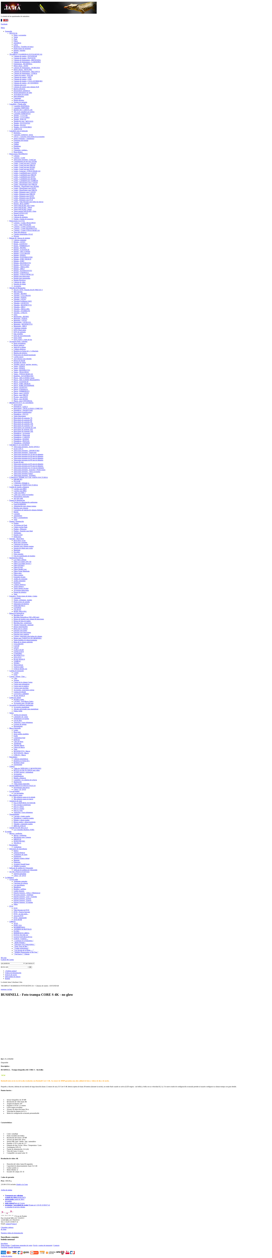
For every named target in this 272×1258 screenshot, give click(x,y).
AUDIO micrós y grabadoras (23, 772)
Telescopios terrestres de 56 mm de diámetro (28, 454)
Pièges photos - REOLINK (23, 70)
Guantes (16, 142)
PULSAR (17, 481)
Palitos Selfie (18, 711)
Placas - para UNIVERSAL (23, 401)
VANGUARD (18, 667)
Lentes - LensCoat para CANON (25, 163)
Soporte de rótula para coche (23, 548)
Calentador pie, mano (21, 717)
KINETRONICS (19, 606)
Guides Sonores (19, 891)
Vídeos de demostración (13, 973)
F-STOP (16, 646)
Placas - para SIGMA (21, 399)
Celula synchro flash (20, 527)
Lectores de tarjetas (20, 724)
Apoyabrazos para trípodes (23, 359)
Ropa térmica (18, 152)
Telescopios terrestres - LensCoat (25, 159)
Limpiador (17, 598)
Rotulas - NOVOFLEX (22, 265)
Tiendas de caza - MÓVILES (23, 121)
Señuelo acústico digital (21, 858)
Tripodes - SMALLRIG (22, 309)
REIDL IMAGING (20, 611)
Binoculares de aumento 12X (23, 426)
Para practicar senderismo (22, 805)
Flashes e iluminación (16, 521)
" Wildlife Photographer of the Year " (26, 952)
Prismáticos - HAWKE (21, 439)
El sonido (8, 831)
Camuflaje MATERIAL (22, 106)
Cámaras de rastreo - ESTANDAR (25, 56)
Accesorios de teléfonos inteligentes (21, 705)
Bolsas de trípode (19, 361)
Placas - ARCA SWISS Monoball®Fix (27, 380)
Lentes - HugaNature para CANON (26, 182)
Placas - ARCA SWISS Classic (24, 378)
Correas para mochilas (21, 688)
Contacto (56, 1245)
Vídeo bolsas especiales (21, 784)
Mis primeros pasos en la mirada (24, 797)
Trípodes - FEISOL (20, 297)
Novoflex (17, 552)
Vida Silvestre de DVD (21, 910)
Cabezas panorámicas (21, 759)
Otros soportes (18, 554)
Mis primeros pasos (15, 795)
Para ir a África (19, 807)
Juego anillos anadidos (21, 734)
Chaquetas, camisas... (21, 150)
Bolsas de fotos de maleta (22, 621)
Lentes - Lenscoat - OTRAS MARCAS (27, 171)
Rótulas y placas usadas (21, 820)
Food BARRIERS (20, 504)
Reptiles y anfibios (20, 889)
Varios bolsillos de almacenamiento (25, 640)
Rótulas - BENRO (20, 248)
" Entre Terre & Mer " (21, 946)
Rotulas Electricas (20, 280)
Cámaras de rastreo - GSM (22, 79)
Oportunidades (14, 814)
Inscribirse (4, 1243)
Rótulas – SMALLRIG (21, 267)
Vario (15, 519)
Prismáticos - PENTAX (21, 441)
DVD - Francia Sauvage (22, 912)
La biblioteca (9, 877)
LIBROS (12, 921)
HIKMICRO (18, 479)
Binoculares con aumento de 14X (25, 428)
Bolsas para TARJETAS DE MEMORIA (28, 638)
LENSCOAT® (19, 652)
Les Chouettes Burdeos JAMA (24, 830)
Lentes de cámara (15, 697)
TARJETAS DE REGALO (18, 828)
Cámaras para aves (20, 85)
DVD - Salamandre (20, 918)
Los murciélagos (19, 885)
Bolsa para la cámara (21, 629)
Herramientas (18, 726)
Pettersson (17, 862)
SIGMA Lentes (19, 699)
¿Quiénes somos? (11, 971)
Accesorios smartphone (21, 707)
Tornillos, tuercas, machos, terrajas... (26, 364)
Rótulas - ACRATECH (21, 249)
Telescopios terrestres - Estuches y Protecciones (29, 470)
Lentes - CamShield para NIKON (25, 175)
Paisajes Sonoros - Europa (22, 898)
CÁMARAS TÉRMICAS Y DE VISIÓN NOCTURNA (28, 477)
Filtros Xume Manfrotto (22, 571)
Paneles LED (18, 535)
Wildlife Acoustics (20, 866)
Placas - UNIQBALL (21, 389)
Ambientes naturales (20, 881)
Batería (16, 512)
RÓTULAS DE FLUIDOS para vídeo (27, 770)
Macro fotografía (15, 728)
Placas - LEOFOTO (20, 387)
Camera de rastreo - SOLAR (23, 75)
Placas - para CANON (21, 393)
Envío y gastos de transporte (42, 1245)
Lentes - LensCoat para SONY (24, 169)
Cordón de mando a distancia (19, 487)
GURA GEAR (19, 650)
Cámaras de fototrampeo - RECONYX (27, 71)
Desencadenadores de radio (23, 92)
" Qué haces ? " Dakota (21, 954)
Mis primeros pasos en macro (23, 799)
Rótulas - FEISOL (20, 255)
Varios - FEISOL (19, 366)
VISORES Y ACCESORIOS (19, 445)
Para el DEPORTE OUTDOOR (24, 803)
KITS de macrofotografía (22, 336)
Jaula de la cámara (20, 347)
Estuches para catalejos (21, 634)
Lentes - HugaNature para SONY (25, 188)
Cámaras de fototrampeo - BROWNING (27, 60)
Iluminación (18, 782)
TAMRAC (17, 661)
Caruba (16, 673)
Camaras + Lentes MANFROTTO (25, 228)
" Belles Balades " (20, 943)
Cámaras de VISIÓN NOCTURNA (26, 485)
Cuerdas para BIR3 (20, 489)
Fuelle (16, 736)
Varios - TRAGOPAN (21, 372)
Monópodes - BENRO (21, 316)
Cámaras (16, 156)
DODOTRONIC (19, 841)
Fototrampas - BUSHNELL (23, 64)
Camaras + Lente (19, 158)
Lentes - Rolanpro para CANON (25, 192)
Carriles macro (18, 357)
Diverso (16, 236)
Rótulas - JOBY (19, 261)
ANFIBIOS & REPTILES (23, 929)
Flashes (16, 523)
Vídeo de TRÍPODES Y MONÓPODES (27, 768)
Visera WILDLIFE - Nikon (23, 207)
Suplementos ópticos (16, 558)
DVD (11, 906)
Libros (16, 45)
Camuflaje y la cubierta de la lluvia (25, 780)
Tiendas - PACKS (20, 125)
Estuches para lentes (20, 630)
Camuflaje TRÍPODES (21, 108)
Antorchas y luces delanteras (23, 722)
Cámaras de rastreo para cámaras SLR (26, 87)
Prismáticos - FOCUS (21, 414)
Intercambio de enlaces (12, 977)
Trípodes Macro (19, 745)
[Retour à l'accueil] (49, 13)
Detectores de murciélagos (18, 849)
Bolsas (16, 52)
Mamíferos (17, 887)
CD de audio (13, 879)
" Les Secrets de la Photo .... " (24, 950)
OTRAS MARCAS (20, 669)
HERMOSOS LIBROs (21, 933)
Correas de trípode (20, 692)
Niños (16, 904)
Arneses (16, 680)
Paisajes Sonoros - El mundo (23, 902)
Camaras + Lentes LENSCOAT (24, 226)
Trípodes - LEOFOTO (21, 303)
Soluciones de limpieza (21, 604)
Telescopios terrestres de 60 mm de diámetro (28, 456)
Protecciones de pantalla (22, 602)
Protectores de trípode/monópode (25, 355)
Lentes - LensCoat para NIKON (24, 165)
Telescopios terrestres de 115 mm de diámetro (29, 468)
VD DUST (17, 609)
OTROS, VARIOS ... (21, 939)
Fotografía (8, 31)
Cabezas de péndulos (21, 217)
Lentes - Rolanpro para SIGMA (24, 198)
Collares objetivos (20, 349)
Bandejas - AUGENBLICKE (23, 376)
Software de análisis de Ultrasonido (21, 868)
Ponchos (16, 148)
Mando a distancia (20, 778)
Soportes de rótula (20, 284)
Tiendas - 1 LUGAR (21, 115)
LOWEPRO (18, 653)
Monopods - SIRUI (20, 326)
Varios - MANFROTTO (22, 370)
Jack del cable (18, 498)
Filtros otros (18, 573)
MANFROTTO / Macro (22, 751)
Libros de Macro (19, 747)
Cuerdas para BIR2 (20, 491)
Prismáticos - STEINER (22, 443)
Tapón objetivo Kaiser (21, 588)
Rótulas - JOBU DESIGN (22, 259)
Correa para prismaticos (21, 684)
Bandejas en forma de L (22, 761)
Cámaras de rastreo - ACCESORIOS (26, 83)
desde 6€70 (15, 1196)
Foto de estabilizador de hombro (24, 556)
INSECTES (18, 925)
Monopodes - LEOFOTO (22, 322)
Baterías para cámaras (21, 508)
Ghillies (16, 144)
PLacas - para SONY (21, 397)
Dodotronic (17, 856)
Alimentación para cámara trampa (25, 506)
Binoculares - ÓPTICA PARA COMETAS (28, 408)
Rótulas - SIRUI (19, 269)
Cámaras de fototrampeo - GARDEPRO (27, 62)
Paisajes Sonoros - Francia (22, 900)
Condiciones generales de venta (21, 1245)
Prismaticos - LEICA (21, 406)
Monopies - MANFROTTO (23, 324)
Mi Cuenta (10, 960)
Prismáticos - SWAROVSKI (23, 410)
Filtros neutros (18, 575)
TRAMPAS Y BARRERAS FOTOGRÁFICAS (25, 54)
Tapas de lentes (19, 215)
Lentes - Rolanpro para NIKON (24, 194)
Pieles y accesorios (20, 35)
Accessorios (18, 774)
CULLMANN (18, 644)
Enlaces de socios (11, 975)
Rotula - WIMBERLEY (22, 246)
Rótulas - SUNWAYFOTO (23, 271)
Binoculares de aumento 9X (23, 422)
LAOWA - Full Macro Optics (23, 701)
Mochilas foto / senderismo (23, 623)
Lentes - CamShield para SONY (24, 177)
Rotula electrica (19, 100)
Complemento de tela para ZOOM (25, 161)
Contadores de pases (20, 854)
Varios (16, 37)
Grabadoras (17, 847)
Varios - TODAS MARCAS (23, 374)
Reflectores (17, 537)
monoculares (18, 405)
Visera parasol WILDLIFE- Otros (25, 211)
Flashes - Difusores (20, 529)
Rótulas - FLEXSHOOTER (23, 257)
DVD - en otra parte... (21, 914)
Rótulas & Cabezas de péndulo (19, 238)
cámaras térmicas (19, 853)
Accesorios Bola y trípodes (18, 341)
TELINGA (17, 843)
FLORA (16, 931)
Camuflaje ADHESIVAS (22, 114)
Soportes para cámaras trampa (24, 546)
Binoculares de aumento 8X (23, 420)
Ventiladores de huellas (21, 719)
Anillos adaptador (20, 581)
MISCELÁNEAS (20, 826)
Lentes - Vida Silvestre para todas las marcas (28, 202)
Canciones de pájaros (21, 883)
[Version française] (3, 21)
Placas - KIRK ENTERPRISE (24, 385)
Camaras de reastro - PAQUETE (25, 58)
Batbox (16, 851)
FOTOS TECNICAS (21, 935)
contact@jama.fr (11, 1224)
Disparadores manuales (21, 496)
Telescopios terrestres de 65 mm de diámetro (28, 458)
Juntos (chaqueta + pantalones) (24, 138)
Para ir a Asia (18, 810)
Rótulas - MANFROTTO (22, 263)
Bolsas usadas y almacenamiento (24, 822)
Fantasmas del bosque (21, 140)
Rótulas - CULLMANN (22, 253)
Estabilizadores (19, 776)
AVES (16, 923)
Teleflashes (17, 533)
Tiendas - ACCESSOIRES (23, 127)
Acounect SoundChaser (22, 864)
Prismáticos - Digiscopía (22, 435)
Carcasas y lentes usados (22, 816)
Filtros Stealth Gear (20, 569)
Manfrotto (17, 550)
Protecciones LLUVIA (17, 221)
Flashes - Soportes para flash (23, 531)
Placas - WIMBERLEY (22, 391)
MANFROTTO (19, 655)
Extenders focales (19, 577)
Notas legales (5, 1245)
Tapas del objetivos (20, 232)
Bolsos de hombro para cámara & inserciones (29, 619)
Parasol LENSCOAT (21, 213)
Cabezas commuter (20, 240)
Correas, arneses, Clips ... (17, 676)
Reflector (17, 740)
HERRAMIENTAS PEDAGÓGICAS (22, 786)
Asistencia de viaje (15, 801)
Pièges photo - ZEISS (21, 66)
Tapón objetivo (19, 586)
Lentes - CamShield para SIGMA (25, 179)
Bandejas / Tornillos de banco (23, 47)
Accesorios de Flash (20, 525)
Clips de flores (18, 741)
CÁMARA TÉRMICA (21, 483)
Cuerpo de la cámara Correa (23, 682)
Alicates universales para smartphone (26, 709)
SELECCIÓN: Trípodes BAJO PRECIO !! (28, 290)
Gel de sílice (18, 720)
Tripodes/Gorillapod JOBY (23, 301)
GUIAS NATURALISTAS (23, 937)
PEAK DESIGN (19, 659)
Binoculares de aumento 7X (23, 418)
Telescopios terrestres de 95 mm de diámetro (28, 466)
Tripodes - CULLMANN (22, 295)
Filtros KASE (18, 567)
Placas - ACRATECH (21, 382)
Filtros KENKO (19, 565)
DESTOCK (13, 33)
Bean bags (17, 732)
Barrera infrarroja (19, 89)
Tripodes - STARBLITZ (22, 311)
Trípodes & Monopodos (17, 288)
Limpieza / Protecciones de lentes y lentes (23, 596)
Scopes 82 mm (18, 462)
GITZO (16, 648)
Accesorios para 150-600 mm (23, 703)
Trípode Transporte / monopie (23, 625)
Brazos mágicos (19, 345)
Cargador (17, 514)
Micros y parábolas (15, 833)
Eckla (15, 674)
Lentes (16, 730)
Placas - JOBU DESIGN (22, 383)
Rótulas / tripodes (19, 50)
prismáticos (17, 43)
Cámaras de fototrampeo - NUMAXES (27, 68)
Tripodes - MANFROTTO (23, 305)
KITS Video (18, 338)
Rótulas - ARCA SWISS (22, 251)
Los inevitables (14, 791)
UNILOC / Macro (20, 755)
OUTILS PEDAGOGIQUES (19, 872)
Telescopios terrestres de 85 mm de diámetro (28, 464)
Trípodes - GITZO (20, 299)
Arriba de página (6, 1190)
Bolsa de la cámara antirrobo (23, 642)
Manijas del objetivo (20, 353)
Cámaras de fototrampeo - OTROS (25, 73)
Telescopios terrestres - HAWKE (25, 475)
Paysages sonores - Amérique (23, 895)
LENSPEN (17, 607)
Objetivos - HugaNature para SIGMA (26, 186)
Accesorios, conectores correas (24, 690)
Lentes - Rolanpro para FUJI (23, 200)
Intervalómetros (19, 96)
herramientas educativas (22, 787)
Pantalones (17, 146)
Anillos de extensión (20, 579)
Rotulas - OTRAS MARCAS (24, 274)
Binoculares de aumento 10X (23, 424)
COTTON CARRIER (21, 694)
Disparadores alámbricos (22, 91)
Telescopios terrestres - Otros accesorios (27, 472)
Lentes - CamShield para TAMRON (26, 181)
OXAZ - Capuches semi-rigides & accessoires (29, 137)
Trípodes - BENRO (20, 294)
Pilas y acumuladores (21, 517)
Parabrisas (17, 583)
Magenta (16, 860)
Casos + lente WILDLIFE (22, 225)
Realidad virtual (19, 763)
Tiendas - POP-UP (20, 119)
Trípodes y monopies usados (23, 824)
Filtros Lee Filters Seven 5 (22, 563)
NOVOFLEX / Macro (21, 753)
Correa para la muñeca (21, 686)
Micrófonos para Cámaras (22, 837)
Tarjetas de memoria (20, 102)
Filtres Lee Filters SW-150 (22, 562)
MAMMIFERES (19, 927)
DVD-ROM (18, 920)
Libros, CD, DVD (20, 789)
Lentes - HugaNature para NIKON (25, 184)
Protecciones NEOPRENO (18, 154)
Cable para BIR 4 (19, 493)
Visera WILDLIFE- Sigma (23, 209)
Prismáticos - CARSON (22, 437)
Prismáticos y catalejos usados (24, 818)
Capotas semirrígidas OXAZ (23, 234)
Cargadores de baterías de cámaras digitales (28, 510)
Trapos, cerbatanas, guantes (23, 600)
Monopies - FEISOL (21, 318)
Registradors (13, 845)
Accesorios (17, 286)
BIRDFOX (17, 839)
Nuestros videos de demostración (12, 1233)
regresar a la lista (6, 989)
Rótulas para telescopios (22, 276)
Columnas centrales (20, 328)
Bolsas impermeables (21, 627)
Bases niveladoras (20, 343)
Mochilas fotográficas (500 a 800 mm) (26, 617)
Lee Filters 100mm (20, 560)
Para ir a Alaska (19, 808)
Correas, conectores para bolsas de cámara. (28, 636)
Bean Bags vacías (20, 540)
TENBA (16, 663)
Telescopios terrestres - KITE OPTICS (27, 447)
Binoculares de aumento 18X (23, 431)
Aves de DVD (18, 916)
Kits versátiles (18, 334)
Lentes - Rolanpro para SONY (24, 196)
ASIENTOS (18, 129)
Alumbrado (17, 743)
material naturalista (20, 874)
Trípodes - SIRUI (19, 307)
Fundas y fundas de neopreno (23, 219)
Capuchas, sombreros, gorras (23, 135)
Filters (16, 41)
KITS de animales (20, 332)
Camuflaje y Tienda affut (17, 104)
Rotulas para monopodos (22, 278)
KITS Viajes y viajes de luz (23, 339)
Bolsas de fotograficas (16, 613)
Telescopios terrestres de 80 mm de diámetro (28, 460)
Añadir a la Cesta (22, 1184)
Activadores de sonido (21, 94)
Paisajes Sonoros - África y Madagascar (27, 893)
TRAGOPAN (18, 665)
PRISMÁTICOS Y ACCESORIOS (21, 403)
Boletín (7, 978)
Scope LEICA (18, 449)
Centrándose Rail (19, 738)
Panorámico (13, 757)
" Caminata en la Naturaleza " (24, 941)
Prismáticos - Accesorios (22, 433)
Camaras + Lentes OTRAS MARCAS (27, 230)
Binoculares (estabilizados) (23, 412)
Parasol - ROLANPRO (21, 204)
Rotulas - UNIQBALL (21, 272)
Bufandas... (17, 133)
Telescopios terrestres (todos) (23, 473)
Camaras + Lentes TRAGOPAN (25, 223)
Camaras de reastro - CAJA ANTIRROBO (28, 81)
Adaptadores (18, 516)
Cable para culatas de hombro (23, 495)
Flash (15, 39)
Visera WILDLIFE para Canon (24, 205)
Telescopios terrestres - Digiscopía (25, 452)
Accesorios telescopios (21, 590)
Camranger (17, 98)
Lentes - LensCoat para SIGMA (24, 167)
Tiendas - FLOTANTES (22, 123)
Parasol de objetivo (20, 592)
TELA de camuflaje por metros (24, 112)
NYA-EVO (17, 657)
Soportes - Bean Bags (16, 539)
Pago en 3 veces (15, 1203)
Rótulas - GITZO (19, 242)
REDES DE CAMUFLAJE (23, 110)
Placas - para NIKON (21, 395)
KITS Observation (20, 330)
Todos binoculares (20, 416)
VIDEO (12, 766)
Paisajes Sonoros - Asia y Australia (25, 897)
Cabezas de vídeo (19, 282)
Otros (15, 315)
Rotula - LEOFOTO (20, 244)
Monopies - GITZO (20, 320)
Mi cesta (4, 959)
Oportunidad (18, 764)
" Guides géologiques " (21, 948)
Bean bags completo (20, 542)
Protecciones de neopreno (22, 48)
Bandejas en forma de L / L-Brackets (26, 351)
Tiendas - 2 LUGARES (22, 117)
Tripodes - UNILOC (20, 313)
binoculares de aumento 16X (23, 429)
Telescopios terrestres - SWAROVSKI (26, 450)
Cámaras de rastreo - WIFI (22, 77)
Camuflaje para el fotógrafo (18, 131)
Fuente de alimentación (17, 500)
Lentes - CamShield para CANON (25, 173)
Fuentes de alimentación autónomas (25, 502)
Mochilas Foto (18, 615)
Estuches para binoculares (22, 632)
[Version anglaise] (6, 21)
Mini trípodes (18, 292)
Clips (15, 678)
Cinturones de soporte (21, 544)
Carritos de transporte (16, 671)
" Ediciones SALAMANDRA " (24, 944)
